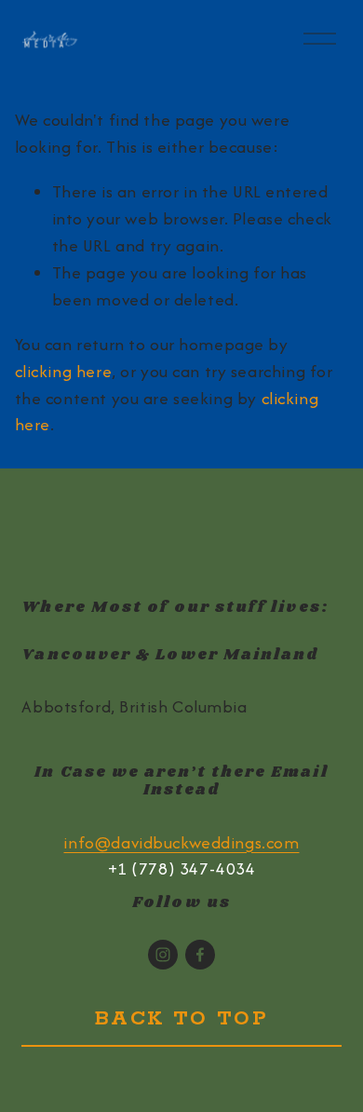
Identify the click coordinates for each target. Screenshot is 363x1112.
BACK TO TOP (182, 1019)
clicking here (64, 371)
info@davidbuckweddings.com (181, 842)
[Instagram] (163, 955)
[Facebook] (200, 955)
